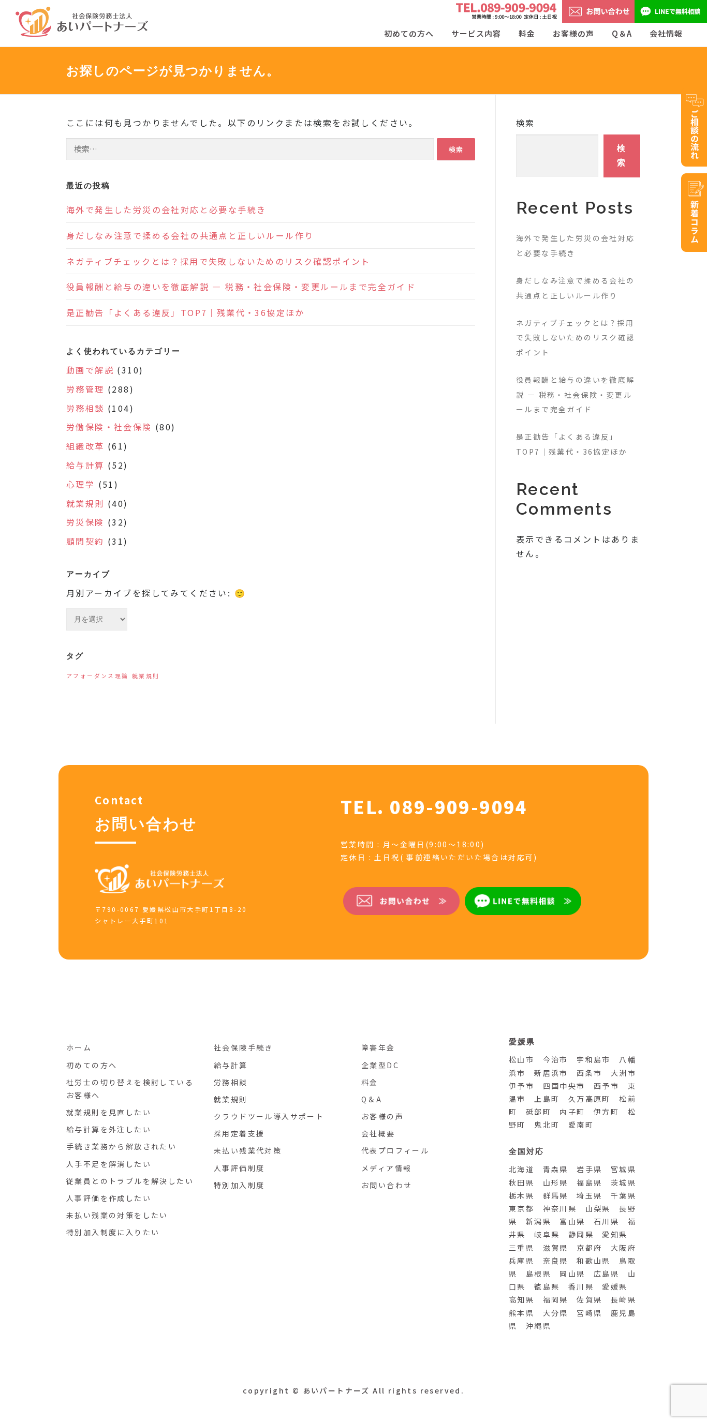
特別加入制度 (239, 1185)
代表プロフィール (395, 1150)
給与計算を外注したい (108, 1129)
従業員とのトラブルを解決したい (130, 1181)
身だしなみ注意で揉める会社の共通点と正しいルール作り (190, 235)
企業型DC (380, 1065)
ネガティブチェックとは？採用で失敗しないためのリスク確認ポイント (218, 261)
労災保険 (85, 522)
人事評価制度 (239, 1168)
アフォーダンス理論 (97, 676)
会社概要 (378, 1133)
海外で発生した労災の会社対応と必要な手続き (166, 209)
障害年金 (378, 1047)
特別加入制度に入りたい (112, 1232)
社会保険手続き (243, 1047)
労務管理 (85, 389)
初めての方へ (91, 1065)
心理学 (80, 484)
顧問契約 (85, 541)
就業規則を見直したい (108, 1112)
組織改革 (85, 446)
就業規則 (85, 503)
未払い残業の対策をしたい (117, 1215)
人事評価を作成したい (108, 1198)
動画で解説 (90, 370)
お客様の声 (573, 33)
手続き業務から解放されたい (121, 1146)
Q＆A (622, 33)
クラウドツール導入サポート (269, 1116)
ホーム (79, 1047)
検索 (525, 122)
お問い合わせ (386, 1185)
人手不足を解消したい (108, 1164)
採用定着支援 (239, 1133)
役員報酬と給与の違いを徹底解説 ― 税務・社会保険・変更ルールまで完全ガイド (241, 286)
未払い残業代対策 (248, 1150)
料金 (527, 33)
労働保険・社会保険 (109, 427)
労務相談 (85, 408)
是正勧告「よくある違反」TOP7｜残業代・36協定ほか (185, 312)
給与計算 (85, 465)
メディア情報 (386, 1168)
